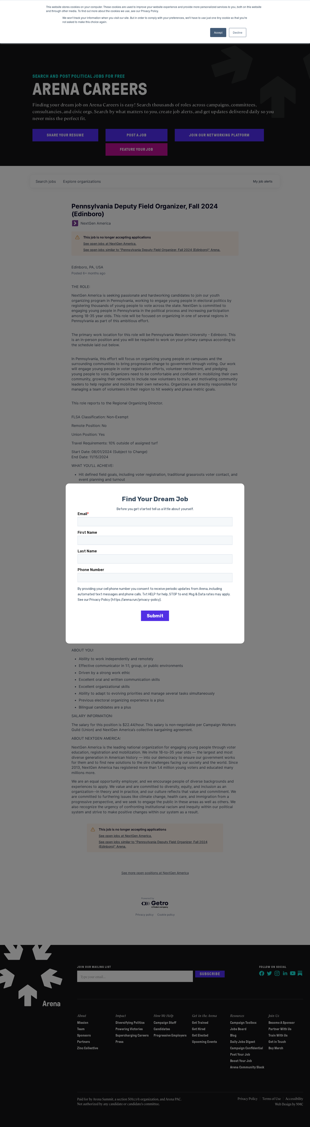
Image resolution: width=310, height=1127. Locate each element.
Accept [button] (218, 32)
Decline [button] (237, 32)
